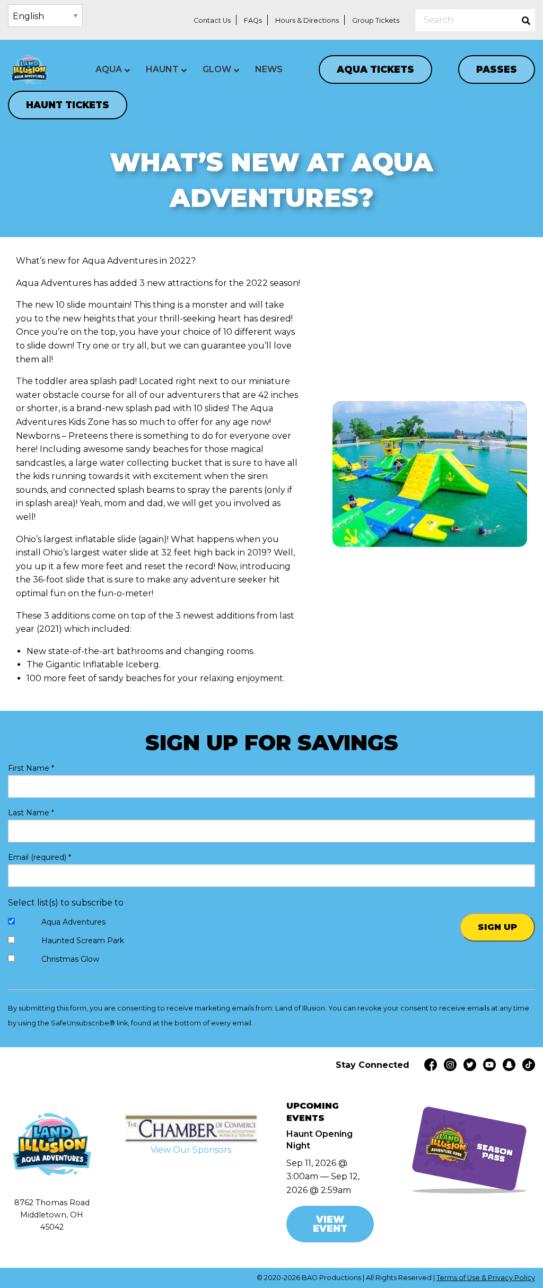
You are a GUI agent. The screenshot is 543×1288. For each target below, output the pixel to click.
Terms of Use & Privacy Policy (485, 1278)
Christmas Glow (70, 959)
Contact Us (212, 20)
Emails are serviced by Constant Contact (323, 1023)
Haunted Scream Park (82, 940)
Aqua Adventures (73, 922)
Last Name (31, 812)
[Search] (526, 20)
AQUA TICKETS (375, 69)
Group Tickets (375, 20)
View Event (330, 1224)
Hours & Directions (307, 20)
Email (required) (39, 857)
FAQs (253, 20)
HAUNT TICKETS (67, 104)
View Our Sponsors (191, 1150)
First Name (31, 768)
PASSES (496, 69)
